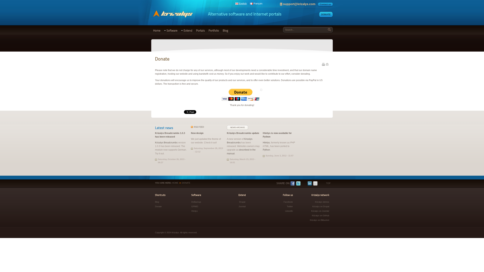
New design (197, 133)
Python (266, 149)
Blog (225, 30)
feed (199, 127)
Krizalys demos (322, 202)
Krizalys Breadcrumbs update (243, 133)
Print (323, 64)
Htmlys (266, 142)
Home (157, 30)
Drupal (242, 202)
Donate (326, 14)
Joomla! (242, 206)
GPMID (194, 206)
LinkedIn (309, 183)
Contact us (325, 4)
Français (258, 3)
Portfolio (214, 30)
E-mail (327, 64)
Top (328, 183)
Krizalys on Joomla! (320, 211)
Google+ (304, 183)
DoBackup (196, 202)
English (243, 3)
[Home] (173, 16)
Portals (200, 30)
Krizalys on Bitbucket (319, 220)
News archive (237, 127)
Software (172, 30)
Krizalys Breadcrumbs (166, 142)
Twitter (298, 183)
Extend (188, 30)
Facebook (292, 183)
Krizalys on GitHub (320, 215)
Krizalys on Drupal (320, 206)
